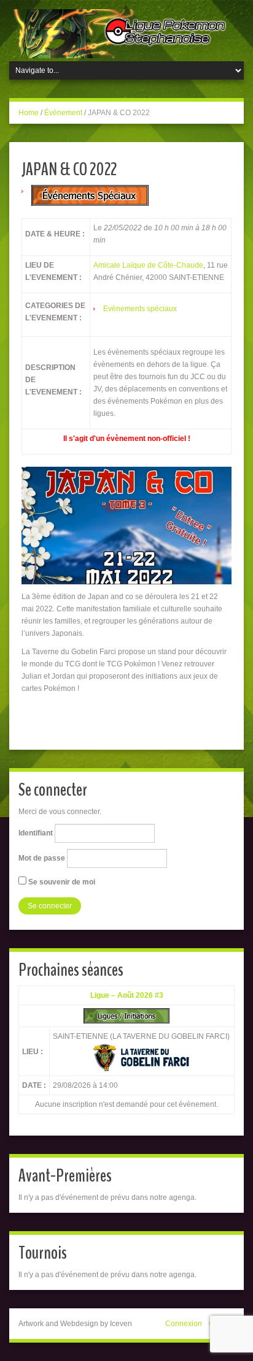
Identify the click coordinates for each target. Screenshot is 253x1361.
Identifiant (35, 833)
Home (28, 112)
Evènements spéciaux (140, 308)
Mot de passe (41, 858)
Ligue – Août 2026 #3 (126, 995)
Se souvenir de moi (60, 882)
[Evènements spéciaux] (90, 194)
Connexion (183, 1323)
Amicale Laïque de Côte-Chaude (148, 265)
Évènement (63, 112)
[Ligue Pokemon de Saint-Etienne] (126, 33)
